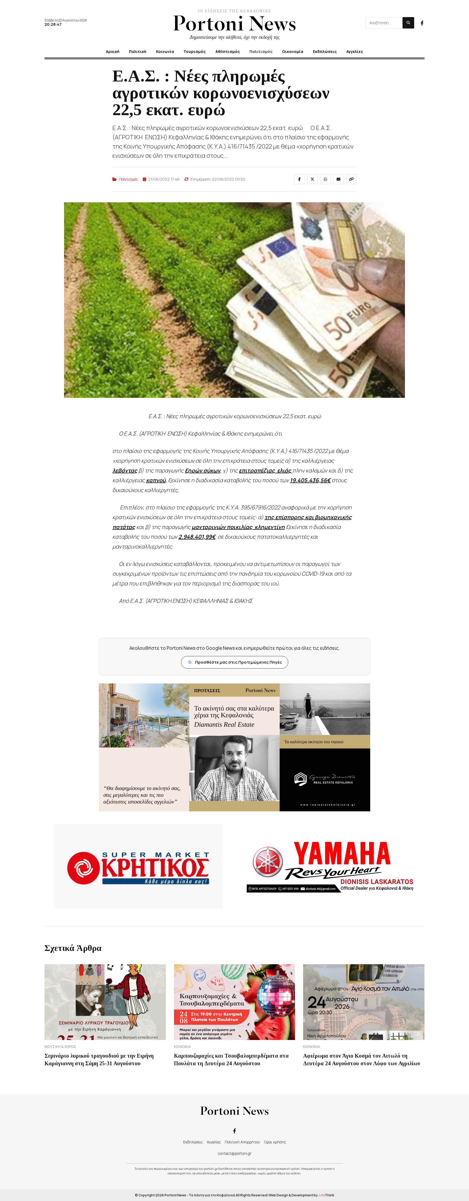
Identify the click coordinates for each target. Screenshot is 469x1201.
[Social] (422, 23)
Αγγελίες (214, 1142)
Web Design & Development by (301, 1195)
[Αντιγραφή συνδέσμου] (351, 179)
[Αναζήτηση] (408, 23)
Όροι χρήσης (275, 1142)
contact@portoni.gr (234, 1153)
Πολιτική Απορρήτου (242, 1142)
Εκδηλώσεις (193, 1142)
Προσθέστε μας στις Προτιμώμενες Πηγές (235, 662)
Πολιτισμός (128, 179)
